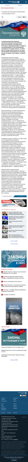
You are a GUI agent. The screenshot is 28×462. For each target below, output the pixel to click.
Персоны (15, 405)
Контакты (3, 412)
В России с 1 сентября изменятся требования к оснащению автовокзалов (13, 290)
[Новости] (19, 17)
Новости (20, 5)
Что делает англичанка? (9, 294)
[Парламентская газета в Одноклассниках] (25, 395)
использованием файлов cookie (14, 458)
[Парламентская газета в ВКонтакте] (22, 395)
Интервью (15, 408)
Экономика (15, 398)
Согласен (14, 460)
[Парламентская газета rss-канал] (20, 395)
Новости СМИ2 (14, 241)
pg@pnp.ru (16, 439)
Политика (3, 398)
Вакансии (15, 412)
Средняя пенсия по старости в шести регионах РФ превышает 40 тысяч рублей (13, 272)
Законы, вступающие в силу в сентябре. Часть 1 (13, 347)
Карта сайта (24, 417)
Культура (15, 401)
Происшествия (4, 401)
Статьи (7, 5)
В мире (14, 399)
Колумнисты (3, 409)
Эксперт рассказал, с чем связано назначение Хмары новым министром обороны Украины (13, 285)
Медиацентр (3, 408)
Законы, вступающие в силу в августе (12, 281)
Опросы (14, 403)
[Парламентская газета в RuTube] (27, 395)
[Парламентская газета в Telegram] (23, 395)
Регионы (15, 406)
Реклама (9, 412)
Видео (2, 403)
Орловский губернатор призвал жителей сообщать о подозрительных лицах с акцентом (12, 277)
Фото (2, 405)
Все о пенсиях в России (7, 8)
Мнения (2, 406)
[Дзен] (24, 17)
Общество (3, 399)
